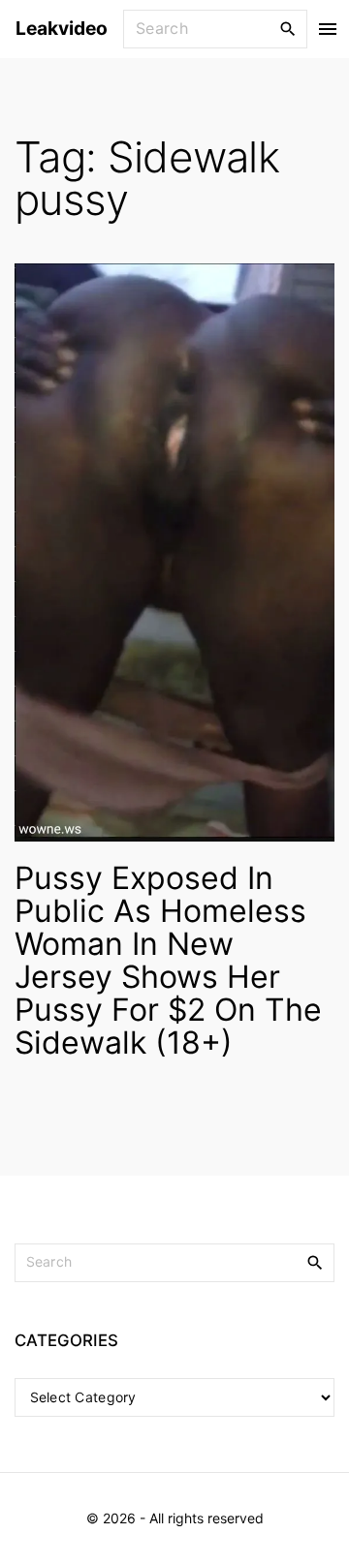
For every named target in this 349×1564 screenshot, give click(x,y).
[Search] (288, 28)
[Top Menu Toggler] (328, 29)
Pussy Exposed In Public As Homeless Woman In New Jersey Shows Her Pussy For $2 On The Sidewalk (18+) (168, 960)
